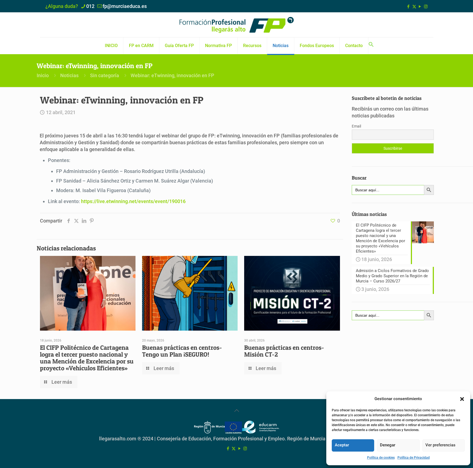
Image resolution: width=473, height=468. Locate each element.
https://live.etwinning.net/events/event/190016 (133, 201)
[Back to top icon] (236, 410)
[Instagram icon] (426, 6)
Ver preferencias (440, 445)
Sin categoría (104, 75)
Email (356, 126)
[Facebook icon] (408, 6)
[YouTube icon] (420, 6)
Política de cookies (381, 458)
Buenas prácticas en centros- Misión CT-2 (284, 351)
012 (90, 6)
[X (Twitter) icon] (414, 6)
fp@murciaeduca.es (125, 6)
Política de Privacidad (413, 458)
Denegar (387, 445)
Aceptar (342, 445)
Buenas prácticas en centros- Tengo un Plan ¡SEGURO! (182, 351)
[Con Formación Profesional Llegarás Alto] (236, 24)
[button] (462, 399)
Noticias (69, 75)
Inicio (43, 75)
